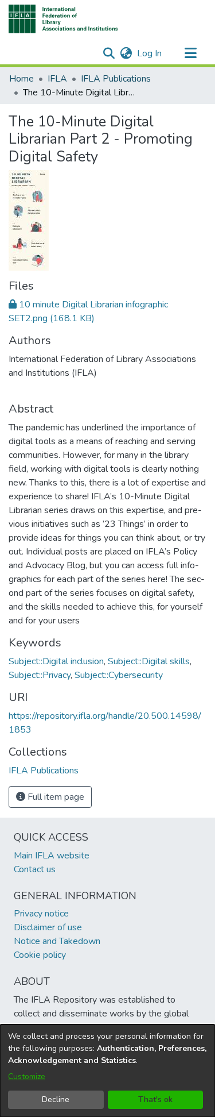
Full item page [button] (54, 797)
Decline (55, 1099)
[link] (44, 770)
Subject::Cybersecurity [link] (119, 675)
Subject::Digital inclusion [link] (56, 661)
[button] (63, 19)
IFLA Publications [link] (116, 78)
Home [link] (21, 78)
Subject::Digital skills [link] (149, 661)
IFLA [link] (57, 78)
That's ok (155, 1099)
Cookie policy (40, 955)
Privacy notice (41, 913)
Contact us (35, 869)
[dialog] (107, 1070)
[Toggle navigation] (190, 53)
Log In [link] (150, 53)
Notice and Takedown (57, 941)
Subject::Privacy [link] (40, 675)
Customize (26, 1076)
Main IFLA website (51, 855)
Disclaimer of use (48, 927)
